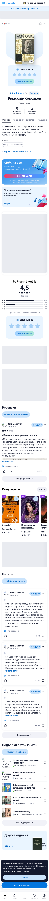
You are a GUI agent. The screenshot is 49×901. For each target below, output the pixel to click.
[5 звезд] (35, 75)
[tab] (6, 120)
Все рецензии (23, 478)
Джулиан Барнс (8, 529)
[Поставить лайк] (4, 471)
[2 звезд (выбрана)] (16, 93)
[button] (24, 49)
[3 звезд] (24, 75)
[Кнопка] (16, 498)
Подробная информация (15, 151)
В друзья (38, 425)
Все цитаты (23, 735)
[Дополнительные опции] (44, 885)
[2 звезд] (19, 75)
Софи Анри (26, 532)
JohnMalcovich (15, 424)
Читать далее (7, 461)
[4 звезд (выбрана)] (21, 93)
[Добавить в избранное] (40, 23)
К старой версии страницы (23, 8)
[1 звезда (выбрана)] (14, 93)
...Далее (25, 871)
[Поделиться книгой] (45, 23)
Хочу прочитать (22, 885)
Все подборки (23, 822)
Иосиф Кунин (24, 103)
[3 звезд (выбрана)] (19, 93)
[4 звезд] (30, 75)
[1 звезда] (14, 75)
